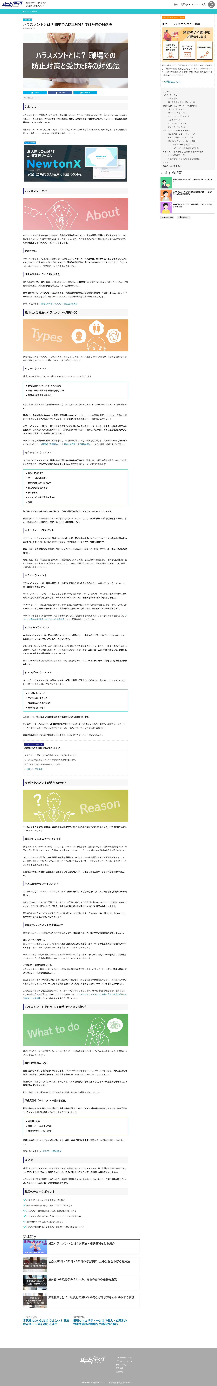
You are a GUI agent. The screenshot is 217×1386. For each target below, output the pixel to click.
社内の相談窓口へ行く (177, 155)
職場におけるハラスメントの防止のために (59, 304)
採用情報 (119, 1372)
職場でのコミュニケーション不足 (181, 134)
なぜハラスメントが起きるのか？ (176, 130)
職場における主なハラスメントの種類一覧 (180, 106)
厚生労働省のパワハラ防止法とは (181, 102)
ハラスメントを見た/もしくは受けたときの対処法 (183, 152)
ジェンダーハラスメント (178, 127)
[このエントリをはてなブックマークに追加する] (85, 92)
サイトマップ (121, 1365)
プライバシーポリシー (125, 1361)
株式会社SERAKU (124, 1383)
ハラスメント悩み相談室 (50, 1151)
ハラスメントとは (170, 95)
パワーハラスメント (176, 109)
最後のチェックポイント (173, 166)
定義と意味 (172, 99)
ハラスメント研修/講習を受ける (186, 148)
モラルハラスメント (176, 120)
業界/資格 (34, 11)
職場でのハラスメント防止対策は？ (182, 141)
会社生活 (30, 98)
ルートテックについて (125, 1358)
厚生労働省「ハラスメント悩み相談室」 (184, 159)
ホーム (26, 11)
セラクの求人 (199, 4)
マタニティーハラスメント (179, 116)
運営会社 (119, 1368)
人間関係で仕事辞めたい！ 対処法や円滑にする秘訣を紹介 (65, 444)
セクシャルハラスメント (178, 113)
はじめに (166, 91)
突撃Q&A (185, 4)
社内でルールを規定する (183, 145)
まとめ (165, 162)
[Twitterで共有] (35, 92)
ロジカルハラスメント (177, 123)
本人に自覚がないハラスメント (180, 137)
